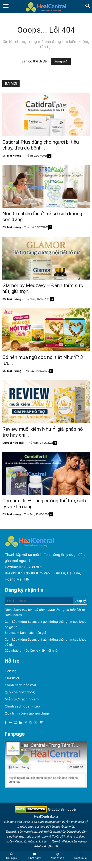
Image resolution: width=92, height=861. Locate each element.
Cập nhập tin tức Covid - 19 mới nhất (32, 650)
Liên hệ (10, 671)
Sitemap (11, 632)
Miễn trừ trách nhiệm (22, 699)
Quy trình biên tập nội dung (27, 713)
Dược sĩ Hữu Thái (13, 442)
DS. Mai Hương (11, 155)
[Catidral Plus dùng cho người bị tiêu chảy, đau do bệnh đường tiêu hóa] (46, 114)
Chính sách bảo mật (20, 685)
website (28, 821)
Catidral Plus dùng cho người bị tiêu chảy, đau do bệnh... (40, 145)
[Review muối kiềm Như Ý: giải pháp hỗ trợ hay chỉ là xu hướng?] (46, 401)
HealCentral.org (46, 816)
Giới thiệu (12, 678)
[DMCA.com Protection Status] (31, 811)
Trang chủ (60, 61)
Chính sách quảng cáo (22, 706)
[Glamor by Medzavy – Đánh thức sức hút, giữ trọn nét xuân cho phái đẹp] (46, 258)
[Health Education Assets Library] (46, 6)
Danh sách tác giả (33, 632)
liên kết (55, 826)
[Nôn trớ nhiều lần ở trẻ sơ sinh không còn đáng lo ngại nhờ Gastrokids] (46, 186)
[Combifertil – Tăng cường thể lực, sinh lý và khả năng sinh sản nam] (46, 473)
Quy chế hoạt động (20, 692)
